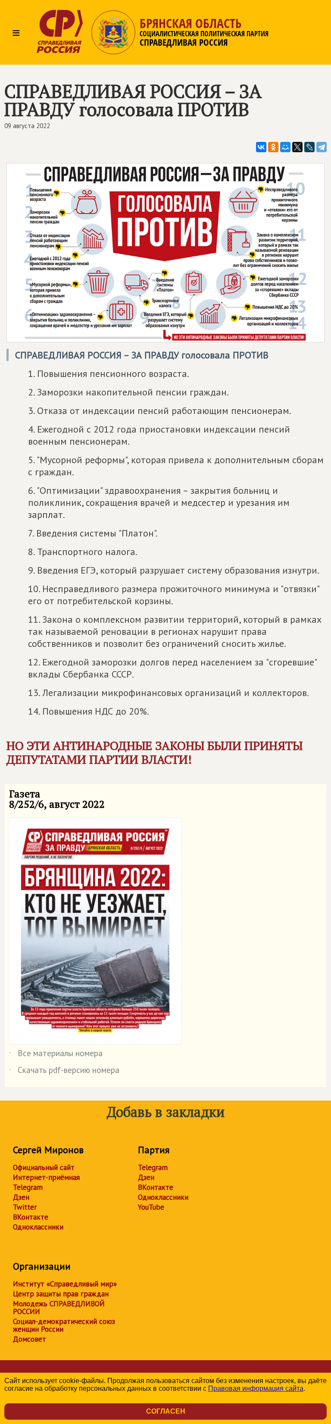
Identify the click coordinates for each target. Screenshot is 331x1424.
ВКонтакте (30, 1217)
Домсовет (29, 1339)
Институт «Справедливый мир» (65, 1284)
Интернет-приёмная (46, 1177)
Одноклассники (38, 1227)
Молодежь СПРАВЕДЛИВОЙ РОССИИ (59, 1307)
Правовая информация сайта (255, 1388)
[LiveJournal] (309, 147)
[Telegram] (321, 147)
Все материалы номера (56, 1054)
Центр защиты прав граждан (61, 1294)
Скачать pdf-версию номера (64, 1071)
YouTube (151, 1207)
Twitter (25, 1207)
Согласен (165, 1411)
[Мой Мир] (285, 147)
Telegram (28, 1187)
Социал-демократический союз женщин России (64, 1325)
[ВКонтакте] (261, 147)
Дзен (21, 1197)
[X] (297, 147)
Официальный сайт (44, 1167)
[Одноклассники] (273, 147)
